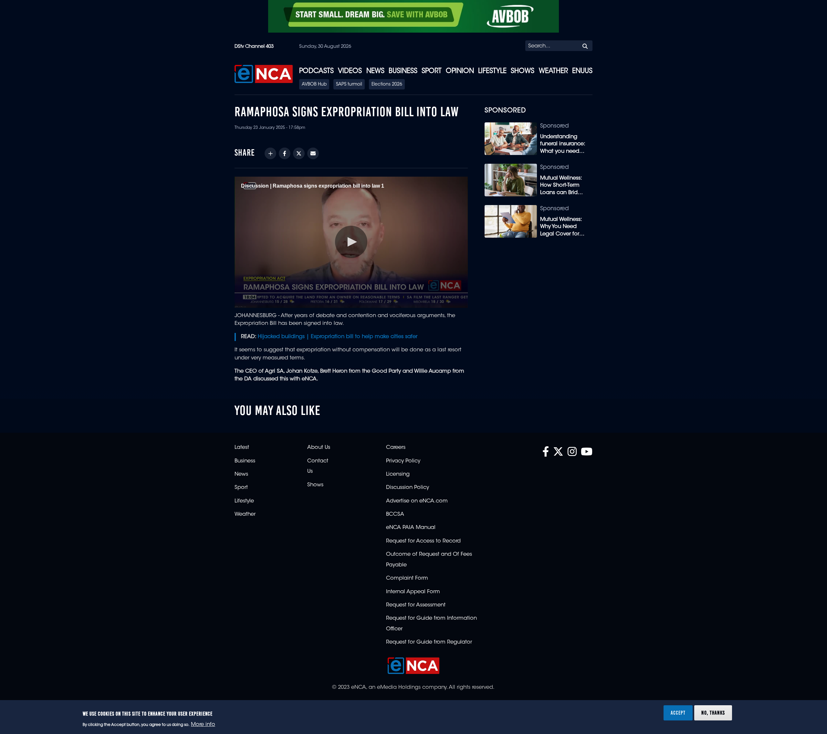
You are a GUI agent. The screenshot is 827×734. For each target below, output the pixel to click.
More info (203, 724)
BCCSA (395, 514)
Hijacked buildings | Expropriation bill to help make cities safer (337, 336)
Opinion (460, 71)
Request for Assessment (415, 605)
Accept (678, 712)
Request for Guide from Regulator (429, 642)
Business (403, 71)
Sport (432, 71)
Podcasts (316, 71)
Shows (522, 71)
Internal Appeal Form (413, 591)
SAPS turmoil (349, 84)
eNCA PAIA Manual (410, 527)
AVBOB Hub (314, 84)
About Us (318, 447)
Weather (553, 71)
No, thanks (713, 712)
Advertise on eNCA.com (417, 501)
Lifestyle (492, 71)
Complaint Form (407, 578)
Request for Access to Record (423, 541)
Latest (242, 447)
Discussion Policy (407, 487)
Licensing (398, 474)
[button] (351, 242)
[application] (351, 242)
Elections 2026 (387, 84)
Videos (350, 71)
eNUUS (582, 71)
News (375, 71)
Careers (395, 447)
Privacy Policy (403, 461)
